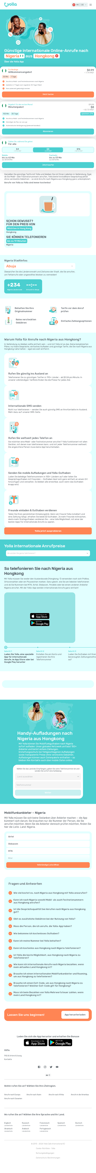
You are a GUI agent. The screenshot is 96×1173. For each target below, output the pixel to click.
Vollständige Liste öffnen (48, 865)
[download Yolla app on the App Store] (40, 616)
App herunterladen (75, 1014)
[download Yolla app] (36, 1042)
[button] (80, 5)
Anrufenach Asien (33, 1095)
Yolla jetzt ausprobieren (48, 531)
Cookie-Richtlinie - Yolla (45, 1148)
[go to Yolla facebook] (39, 1066)
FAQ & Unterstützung (13, 1056)
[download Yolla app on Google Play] (40, 623)
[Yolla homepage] (10, 5)
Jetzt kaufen (48, 165)
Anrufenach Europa (12, 1095)
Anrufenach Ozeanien (13, 1098)
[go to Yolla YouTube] (57, 1066)
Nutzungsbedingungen (45, 1153)
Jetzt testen (48, 94)
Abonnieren (48, 131)
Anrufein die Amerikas (80, 1095)
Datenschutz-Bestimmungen (48, 1158)
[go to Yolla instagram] (45, 1066)
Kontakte (8, 1059)
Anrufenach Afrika (56, 1095)
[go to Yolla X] (51, 1066)
